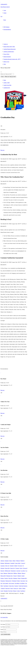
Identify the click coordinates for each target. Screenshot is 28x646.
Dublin (15, 565)
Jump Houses (5, 6)
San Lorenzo (11, 583)
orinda (23, 575)
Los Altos (23, 570)
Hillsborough (7, 570)
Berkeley (22, 560)
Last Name (3, 626)
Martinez (5, 573)
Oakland (19, 575)
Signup (4, 12)
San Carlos (23, 580)
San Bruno (23, 590)
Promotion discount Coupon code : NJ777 (11, 59)
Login (4, 10)
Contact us (5, 44)
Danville (12, 565)
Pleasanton (3, 580)
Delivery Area (6, 61)
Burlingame (7, 563)
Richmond (14, 580)
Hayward (25, 568)
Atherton (2, 560)
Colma (18, 590)
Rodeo (18, 580)
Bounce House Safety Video (9, 46)
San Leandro (5, 583)
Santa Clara (11, 585)
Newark (15, 575)
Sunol (11, 588)
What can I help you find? (10, 76)
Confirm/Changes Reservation (9, 49)
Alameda (6, 560)
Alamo (10, 560)
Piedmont (15, 578)
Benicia (14, 590)
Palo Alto (10, 578)
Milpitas (19, 573)
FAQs (4, 64)
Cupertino (3, 565)
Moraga (23, 573)
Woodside (6, 590)
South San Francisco (23, 585)
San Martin (17, 583)
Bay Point (10, 590)
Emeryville (7, 568)
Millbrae (15, 573)
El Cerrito (20, 565)
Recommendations (7, 29)
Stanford (3, 588)
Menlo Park (10, 573)
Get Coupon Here (4, 617)
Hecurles (2, 570)
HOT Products (6, 27)
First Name (3, 624)
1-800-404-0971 (4, 4)
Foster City (12, 568)
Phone (2, 631)
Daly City (7, 565)
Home (4, 19)
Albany (14, 560)
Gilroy (21, 568)
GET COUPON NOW (5, 634)
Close (2, 76)
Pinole (19, 578)
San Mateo (22, 583)
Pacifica (6, 578)
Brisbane (2, 563)
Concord (23, 563)
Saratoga (16, 585)
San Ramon (6, 585)
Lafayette (18, 570)
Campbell (12, 563)
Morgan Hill (3, 575)
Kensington (13, 570)
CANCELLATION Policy (8, 51)
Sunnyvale (7, 588)
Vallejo (20, 588)
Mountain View (9, 575)
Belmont (18, 560)
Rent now (2, 150)
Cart (1, 16)
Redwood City (8, 580)
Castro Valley (17, 563)
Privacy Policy (6, 54)
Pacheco (2, 578)
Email (2, 629)
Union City (16, 588)
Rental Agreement (7, 56)
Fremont (17, 568)
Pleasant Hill (23, 578)
